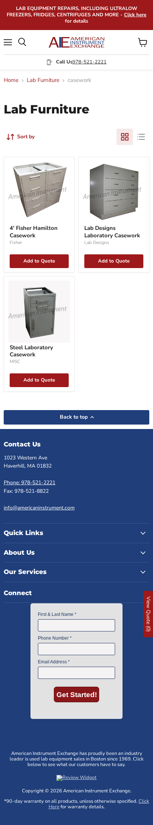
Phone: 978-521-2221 (29, 482)
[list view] (141, 137)
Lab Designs (96, 242)
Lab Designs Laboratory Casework (112, 231)
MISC (15, 361)
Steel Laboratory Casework (31, 351)
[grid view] (125, 137)
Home (11, 80)
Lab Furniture (43, 80)
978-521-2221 (89, 62)
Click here (135, 14)
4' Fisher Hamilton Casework (34, 231)
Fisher (16, 242)
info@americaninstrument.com (39, 507)
